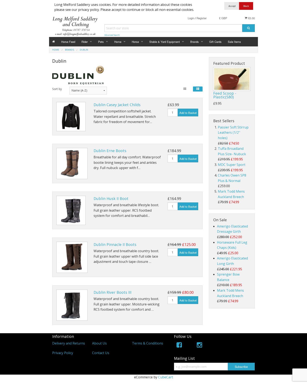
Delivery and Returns (68, 343)
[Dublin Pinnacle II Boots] (72, 257)
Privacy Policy (62, 353)
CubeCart (165, 377)
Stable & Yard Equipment (164, 42)
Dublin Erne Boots (110, 150)
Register (202, 18)
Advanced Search (112, 35)
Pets (101, 42)
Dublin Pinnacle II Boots (115, 244)
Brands (194, 42)
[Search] (248, 28)
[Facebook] (179, 345)
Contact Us (100, 353)
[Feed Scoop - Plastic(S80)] (231, 79)
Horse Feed (68, 42)
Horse (135, 42)
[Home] (53, 41)
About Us (99, 343)
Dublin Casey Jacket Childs (117, 104)
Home (117, 42)
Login (191, 18)
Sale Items (234, 42)
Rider (84, 42)
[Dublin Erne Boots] (72, 163)
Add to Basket (188, 113)
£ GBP (223, 18)
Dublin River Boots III (112, 292)
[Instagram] (199, 345)
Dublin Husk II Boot (111, 198)
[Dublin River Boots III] (72, 305)
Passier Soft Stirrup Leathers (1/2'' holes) (233, 132)
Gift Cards (215, 42)
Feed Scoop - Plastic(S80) (224, 95)
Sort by (57, 89)
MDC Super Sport (231, 164)
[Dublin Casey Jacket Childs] (71, 116)
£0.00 (251, 18)
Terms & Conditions (147, 343)
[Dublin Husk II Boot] (71, 210)
